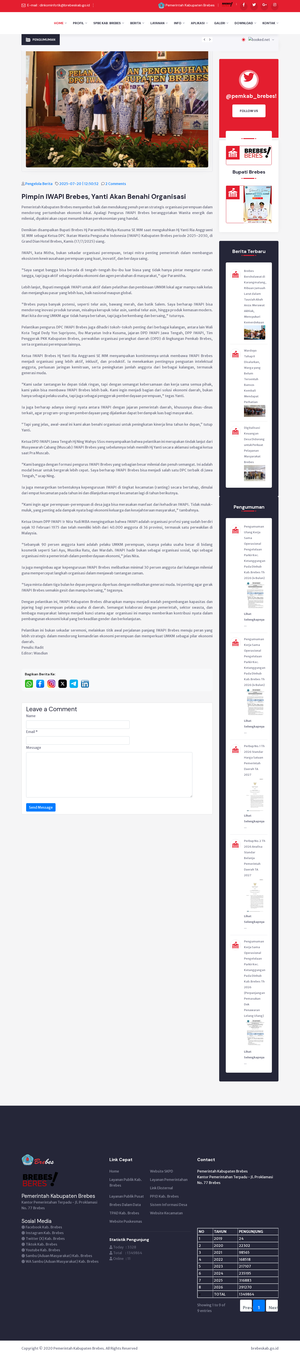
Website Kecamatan (166, 1213)
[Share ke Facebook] (41, 683)
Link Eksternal (161, 1188)
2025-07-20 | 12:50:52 (79, 183)
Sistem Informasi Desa (168, 1204)
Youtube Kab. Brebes (43, 1250)
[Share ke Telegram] (75, 683)
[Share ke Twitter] (64, 683)
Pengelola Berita (39, 183)
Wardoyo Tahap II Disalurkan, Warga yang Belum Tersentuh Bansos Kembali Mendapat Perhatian (252, 376)
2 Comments (116, 183)
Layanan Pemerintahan (169, 1179)
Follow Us (249, 111)
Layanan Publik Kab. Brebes (125, 1182)
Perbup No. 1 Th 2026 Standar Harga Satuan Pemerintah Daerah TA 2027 (119, 37)
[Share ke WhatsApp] (30, 683)
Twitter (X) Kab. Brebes (45, 1238)
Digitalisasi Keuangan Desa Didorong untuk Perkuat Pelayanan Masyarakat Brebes (254, 445)
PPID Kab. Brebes (164, 1196)
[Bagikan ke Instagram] (52, 683)
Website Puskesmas (125, 1221)
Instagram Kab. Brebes (45, 1233)
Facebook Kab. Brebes (44, 1227)
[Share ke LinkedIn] (86, 683)
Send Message (41, 807)
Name (31, 716)
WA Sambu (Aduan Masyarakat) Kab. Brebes (62, 1261)
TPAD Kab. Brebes (124, 1213)
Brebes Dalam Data (125, 1204)
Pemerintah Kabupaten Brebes (190, 5)
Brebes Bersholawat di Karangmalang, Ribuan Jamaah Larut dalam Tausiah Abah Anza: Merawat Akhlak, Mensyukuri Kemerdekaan (255, 296)
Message (33, 747)
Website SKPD (161, 1171)
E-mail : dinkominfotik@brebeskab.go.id (58, 5)
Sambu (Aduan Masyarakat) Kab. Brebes (59, 1255)
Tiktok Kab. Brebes (41, 1244)
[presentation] (204, 39)
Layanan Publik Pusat (126, 1196)
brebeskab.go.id (264, 1348)
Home (58, 23)
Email (32, 731)
